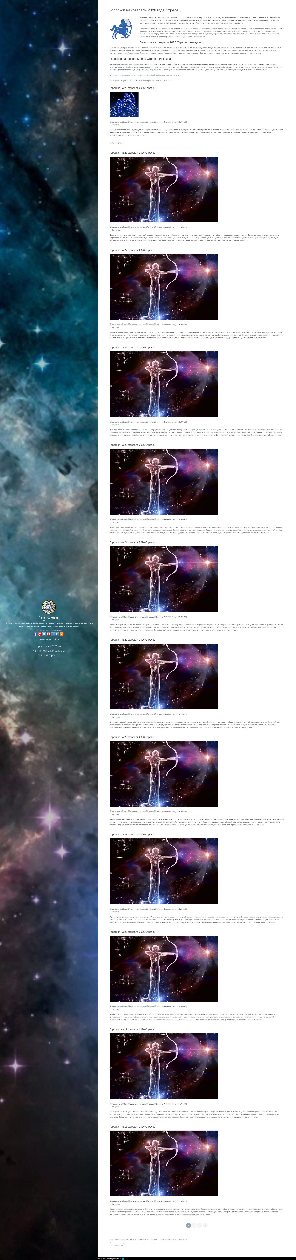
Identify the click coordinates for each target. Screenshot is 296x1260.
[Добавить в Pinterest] (48, 634)
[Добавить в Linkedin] (53, 634)
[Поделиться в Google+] (40, 634)
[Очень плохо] (116, 122)
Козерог (170, 1239)
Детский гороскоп (49, 655)
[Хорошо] (150, 122)
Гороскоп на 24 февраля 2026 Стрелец (132, 542)
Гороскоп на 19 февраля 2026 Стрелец (132, 1029)
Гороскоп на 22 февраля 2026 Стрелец (132, 737)
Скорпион (153, 1239)
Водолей (177, 1239)
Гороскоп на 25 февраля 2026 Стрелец (132, 444)
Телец (117, 1239)
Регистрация (45, 639)
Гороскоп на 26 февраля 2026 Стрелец (132, 347)
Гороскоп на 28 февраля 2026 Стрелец (132, 152)
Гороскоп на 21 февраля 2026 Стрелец (132, 834)
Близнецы (124, 1239)
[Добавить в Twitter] (44, 634)
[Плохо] (125, 122)
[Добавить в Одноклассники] (61, 634)
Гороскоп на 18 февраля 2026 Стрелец (132, 1126)
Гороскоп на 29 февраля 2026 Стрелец (132, 87)
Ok (123, 1259)
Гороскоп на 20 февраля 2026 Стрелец (132, 931)
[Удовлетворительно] (137, 122)
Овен (111, 1239)
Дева (141, 1239)
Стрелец (162, 1239)
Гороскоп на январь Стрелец (123, 75)
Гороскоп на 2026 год (48, 646)
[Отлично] (158, 122)
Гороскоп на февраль (145, 75)
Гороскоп (49, 617)
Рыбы (184, 1239)
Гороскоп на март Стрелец (166, 75)
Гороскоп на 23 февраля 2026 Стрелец (132, 639)
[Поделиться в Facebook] (35, 634)
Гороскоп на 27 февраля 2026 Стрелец (132, 250)
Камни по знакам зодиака (49, 650)
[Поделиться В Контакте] (57, 634)
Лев (136, 1239)
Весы (146, 1239)
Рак (131, 1239)
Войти (56, 639)
